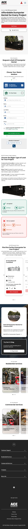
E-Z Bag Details (14, 351)
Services (3, 10)
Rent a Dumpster (14, 292)
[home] (4, 3)
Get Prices (14, 26)
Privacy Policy (14, 129)
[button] (25, 2)
